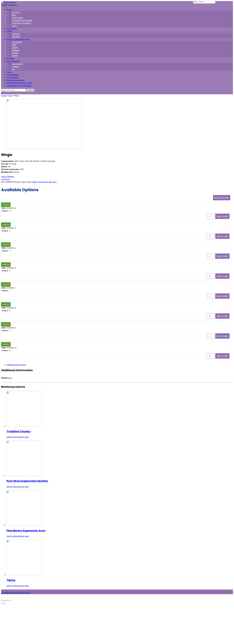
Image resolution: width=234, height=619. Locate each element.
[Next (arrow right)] (5, 603)
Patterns (15, 66)
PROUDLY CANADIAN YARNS (18, 39)
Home (9, 9)
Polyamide (43, 182)
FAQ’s (14, 26)
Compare (5, 179)
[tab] (119, 364)
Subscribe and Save (15, 80)
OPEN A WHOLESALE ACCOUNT (19, 83)
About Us (16, 12)
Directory (16, 34)
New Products (12, 77)
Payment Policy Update (22, 20)
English (201, 2)
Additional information (16, 364)
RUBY (14, 45)
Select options (12, 437)
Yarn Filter (16, 36)
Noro (10, 378)
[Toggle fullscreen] (7, 600)
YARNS (9, 31)
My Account (11, 28)
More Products (12, 61)
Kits (13, 69)
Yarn (10, 95)
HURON (15, 53)
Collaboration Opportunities (19, 85)
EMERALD (16, 50)
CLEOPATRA (17, 42)
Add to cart (222, 216)
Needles (10, 58)
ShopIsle (5, 592)
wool (54, 182)
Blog (14, 15)
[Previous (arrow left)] (2, 603)
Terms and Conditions (21, 23)
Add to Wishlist (7, 176)
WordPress (25, 592)
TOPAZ (15, 47)
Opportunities (12, 74)
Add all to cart (221, 197)
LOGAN (15, 55)
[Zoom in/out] (10, 600)
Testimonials (17, 17)
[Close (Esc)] (2, 600)
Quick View (24, 437)
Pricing (9, 72)
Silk (49, 182)
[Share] (5, 600)
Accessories (17, 64)
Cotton (34, 182)
